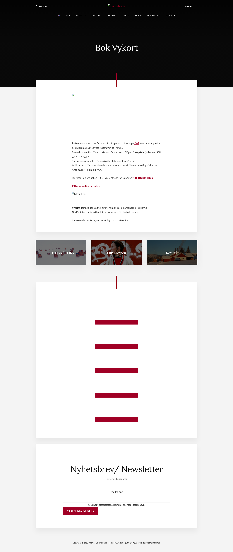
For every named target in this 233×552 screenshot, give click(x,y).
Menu (190, 7)
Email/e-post (116, 492)
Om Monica (116, 253)
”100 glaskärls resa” (143, 178)
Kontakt (172, 253)
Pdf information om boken (86, 186)
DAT (136, 143)
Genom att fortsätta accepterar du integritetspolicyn (117, 504)
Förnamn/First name (116, 479)
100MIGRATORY (60, 253)
